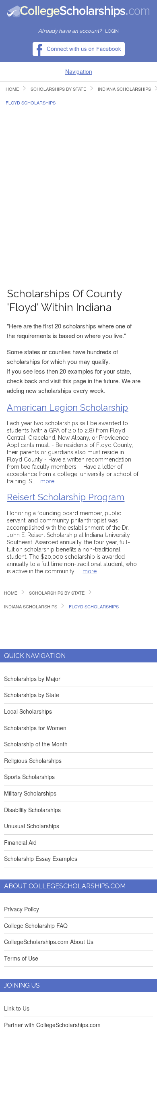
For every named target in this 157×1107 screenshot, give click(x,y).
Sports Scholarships (29, 777)
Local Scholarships (28, 711)
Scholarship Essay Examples (40, 858)
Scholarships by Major (32, 679)
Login (112, 31)
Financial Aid (20, 842)
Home (12, 89)
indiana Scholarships (30, 606)
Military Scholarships (30, 793)
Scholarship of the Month (36, 744)
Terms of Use (21, 958)
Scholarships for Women (35, 728)
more (47, 481)
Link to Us (16, 1008)
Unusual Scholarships (31, 826)
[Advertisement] (78, 192)
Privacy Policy (21, 909)
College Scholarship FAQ (36, 925)
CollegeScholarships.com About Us (48, 942)
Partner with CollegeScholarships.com (52, 1025)
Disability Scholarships (32, 810)
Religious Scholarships (33, 760)
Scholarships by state (58, 89)
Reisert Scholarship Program (65, 497)
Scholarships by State (31, 695)
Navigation (78, 71)
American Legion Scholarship (67, 407)
